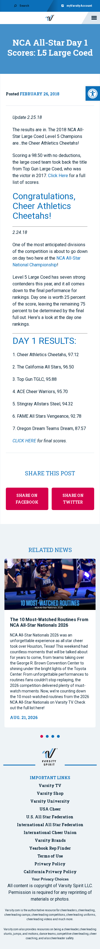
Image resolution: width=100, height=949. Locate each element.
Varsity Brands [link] (50, 840)
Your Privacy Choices (50, 879)
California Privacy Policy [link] (50, 871)
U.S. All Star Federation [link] (50, 816)
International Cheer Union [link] (50, 832)
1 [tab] (41, 736)
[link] (93, 93)
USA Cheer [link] (50, 809)
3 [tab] (52, 736)
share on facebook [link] (27, 499)
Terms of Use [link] (50, 856)
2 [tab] (47, 736)
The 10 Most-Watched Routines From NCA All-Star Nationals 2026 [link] (49, 622)
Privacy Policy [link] (50, 863)
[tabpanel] (50, 643)
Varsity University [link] (50, 801)
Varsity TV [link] (50, 785)
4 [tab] (58, 736)
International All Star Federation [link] (50, 824)
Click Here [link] (58, 175)
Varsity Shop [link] (50, 793)
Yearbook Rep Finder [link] (50, 848)
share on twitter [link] (73, 499)
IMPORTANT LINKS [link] (50, 777)
